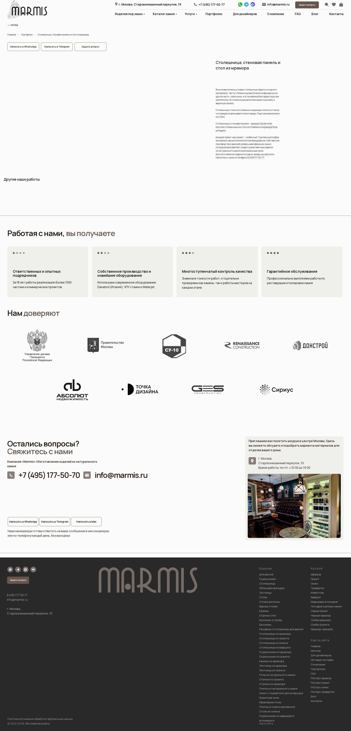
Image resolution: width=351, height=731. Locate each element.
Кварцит (316, 597)
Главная (11, 34)
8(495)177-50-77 (255, 157)
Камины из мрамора (271, 661)
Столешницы (267, 583)
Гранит (315, 579)
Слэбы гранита (320, 624)
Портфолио (213, 14)
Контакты (336, 14)
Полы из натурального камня (277, 675)
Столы (263, 597)
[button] (307, 4)
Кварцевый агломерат (324, 602)
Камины (264, 611)
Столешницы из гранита (274, 638)
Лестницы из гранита (272, 670)
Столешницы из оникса (273, 643)
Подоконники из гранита (274, 656)
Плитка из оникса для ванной (277, 707)
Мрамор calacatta (322, 629)
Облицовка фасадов (271, 588)
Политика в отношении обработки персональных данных (40, 719)
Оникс (314, 583)
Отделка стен (267, 615)
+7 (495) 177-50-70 (49, 475)
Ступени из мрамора (272, 684)
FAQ (298, 14)
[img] (264, 4)
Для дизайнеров (245, 14)
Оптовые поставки (322, 660)
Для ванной (266, 574)
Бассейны (265, 624)
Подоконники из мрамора (275, 652)
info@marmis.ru (278, 4)
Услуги (190, 14)
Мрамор (316, 574)
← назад (12, 24)
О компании (275, 14)
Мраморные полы (270, 702)
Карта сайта (266, 723)
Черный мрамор (321, 615)
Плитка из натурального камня (278, 688)
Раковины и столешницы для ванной (281, 629)
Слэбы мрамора (321, 620)
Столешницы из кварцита (274, 647)
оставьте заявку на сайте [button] (257, 154)
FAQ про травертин (323, 692)
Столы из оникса (269, 711)
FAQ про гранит (320, 682)
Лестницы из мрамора (273, 665)
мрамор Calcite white (261, 123)
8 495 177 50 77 (17, 595)
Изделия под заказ (129, 14)
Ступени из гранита (271, 679)
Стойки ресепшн (269, 602)
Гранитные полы (269, 697)
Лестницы (265, 592)
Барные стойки (268, 606)
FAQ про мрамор (321, 678)
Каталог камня (164, 14)
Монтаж (316, 650)
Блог (315, 14)
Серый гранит (319, 611)
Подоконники (267, 579)
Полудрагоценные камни (326, 606)
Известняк (317, 592)
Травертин (317, 588)
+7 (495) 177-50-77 (212, 5)
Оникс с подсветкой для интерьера (281, 693)
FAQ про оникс (320, 687)
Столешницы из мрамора (275, 633)
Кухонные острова (270, 620)
